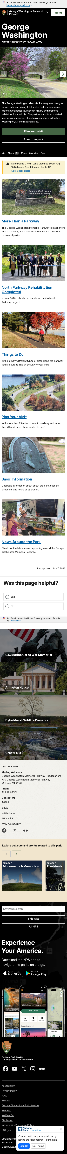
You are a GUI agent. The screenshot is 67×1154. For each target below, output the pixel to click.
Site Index (9, 813)
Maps (24, 153)
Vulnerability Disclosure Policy (18, 1125)
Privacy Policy (9, 1090)
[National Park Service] (3, 12)
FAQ (6, 807)
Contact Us (9, 797)
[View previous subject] (6, 854)
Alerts (12, 153)
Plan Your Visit (14, 416)
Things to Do (13, 354)
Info (3, 153)
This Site (33, 918)
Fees (42, 153)
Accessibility (8, 1085)
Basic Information (17, 479)
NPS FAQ (6, 1110)
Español (8, 818)
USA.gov (6, 1130)
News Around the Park (21, 541)
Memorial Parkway (26, 12)
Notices (6, 1100)
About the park (33, 139)
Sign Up (24, 1146)
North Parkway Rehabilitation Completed (27, 289)
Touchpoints (14, 620)
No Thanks (38, 1146)
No (12, 606)
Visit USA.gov (11, 1146)
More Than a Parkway (20, 221)
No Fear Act (8, 1115)
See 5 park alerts (20, 170)
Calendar (33, 153)
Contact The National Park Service (20, 1105)
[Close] (61, 1129)
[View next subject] (16, 854)
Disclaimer (7, 1120)
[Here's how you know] (33, 4)
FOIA (4, 1095)
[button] (63, 74)
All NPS (33, 926)
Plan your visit (33, 131)
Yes (13, 596)
